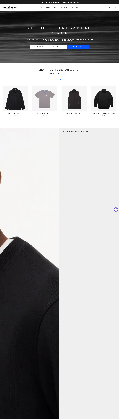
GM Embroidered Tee (44, 113)
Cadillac (56, 7)
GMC (72, 7)
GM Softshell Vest (74, 113)
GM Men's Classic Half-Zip (104, 113)
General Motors (45, 7)
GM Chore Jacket (15, 113)
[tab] (59, 70)
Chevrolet (65, 7)
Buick (78, 7)
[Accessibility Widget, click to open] (116, 209)
